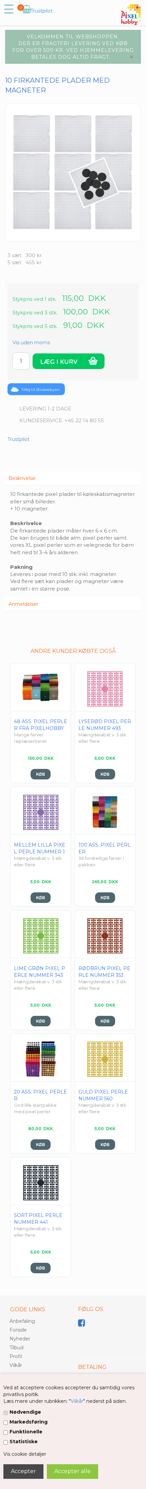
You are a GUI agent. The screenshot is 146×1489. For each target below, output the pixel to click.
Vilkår (77, 1401)
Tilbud (16, 1348)
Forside (18, 1330)
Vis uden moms (31, 343)
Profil (16, 1356)
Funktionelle (26, 1432)
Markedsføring (29, 1422)
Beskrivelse (21, 478)
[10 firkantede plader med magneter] (73, 172)
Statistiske (24, 1441)
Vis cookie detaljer (24, 1454)
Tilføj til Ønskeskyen (40, 389)
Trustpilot (42, 11)
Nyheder (20, 1339)
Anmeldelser (23, 604)
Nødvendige (25, 1412)
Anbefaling (22, 1321)
